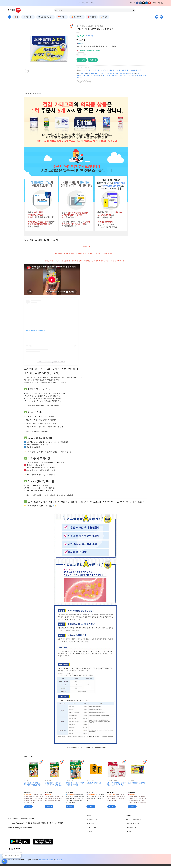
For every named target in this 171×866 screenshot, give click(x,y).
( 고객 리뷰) (89, 36)
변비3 (120, 73)
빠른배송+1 (126, 73)
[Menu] (9, 17)
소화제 (124, 70)
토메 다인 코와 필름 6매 (136, 783)
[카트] (161, 17)
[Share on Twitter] (82, 81)
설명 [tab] (25, 93)
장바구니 (81, 60)
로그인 (155, 3)
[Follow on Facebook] (137, 2)
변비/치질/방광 (110, 70)
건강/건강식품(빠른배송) (95, 26)
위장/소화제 (133, 70)
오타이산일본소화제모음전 (118, 75)
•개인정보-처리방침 (46, 860)
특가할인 (93, 17)
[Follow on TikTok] (143, 2)
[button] (4, 861)
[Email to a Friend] (85, 81)
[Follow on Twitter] (146, 2)
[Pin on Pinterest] (89, 81)
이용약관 (58, 860)
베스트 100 (77, 17)
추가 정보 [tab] (31, 93)
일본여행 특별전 (46, 17)
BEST (96, 73)
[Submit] (133, 10)
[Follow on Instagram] (140, 2)
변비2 (116, 73)
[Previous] (27, 49)
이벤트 (105, 17)
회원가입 (160, 3)
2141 (85, 73)
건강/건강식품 (86, 70)
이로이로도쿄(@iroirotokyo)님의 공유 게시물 (51, 362)
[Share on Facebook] (78, 81)
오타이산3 (88, 75)
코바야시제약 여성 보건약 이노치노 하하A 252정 (116, 784)
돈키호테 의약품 (109, 73)
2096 (81, 73)
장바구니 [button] (28, 806)
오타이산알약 (106, 75)
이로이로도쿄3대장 (132, 75)
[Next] (70, 49)
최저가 (140, 75)
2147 (88, 73)
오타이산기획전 (96, 75)
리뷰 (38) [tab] (38, 93)
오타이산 (132, 73)
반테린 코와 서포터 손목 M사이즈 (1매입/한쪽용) (32, 784)
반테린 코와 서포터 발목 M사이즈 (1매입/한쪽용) (53, 784)
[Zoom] (27, 71)
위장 (127, 70)
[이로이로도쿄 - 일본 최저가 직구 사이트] (16, 10)
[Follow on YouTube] (149, 2)
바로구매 (93, 60)
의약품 (139, 70)
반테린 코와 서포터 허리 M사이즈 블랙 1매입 (75, 784)
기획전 (62, 17)
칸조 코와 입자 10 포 (93, 783)
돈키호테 (101, 73)
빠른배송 (28, 17)
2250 (92, 73)
